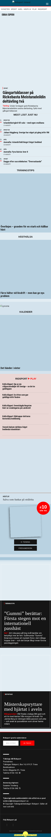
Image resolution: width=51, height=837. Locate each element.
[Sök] (3, 3)
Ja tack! (27, 743)
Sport (14, 9)
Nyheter (5, 9)
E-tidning (25, 542)
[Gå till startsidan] (25, 3)
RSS (16, 825)
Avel (20, 9)
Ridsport (42, 9)
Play (34, 9)
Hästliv (27, 9)
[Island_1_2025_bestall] (4, 306)
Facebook (4, 825)
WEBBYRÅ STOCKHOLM (30, 831)
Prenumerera (25, 548)
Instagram (10, 825)
